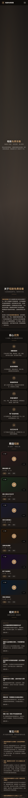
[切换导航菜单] (24, 3)
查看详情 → (6, 632)
